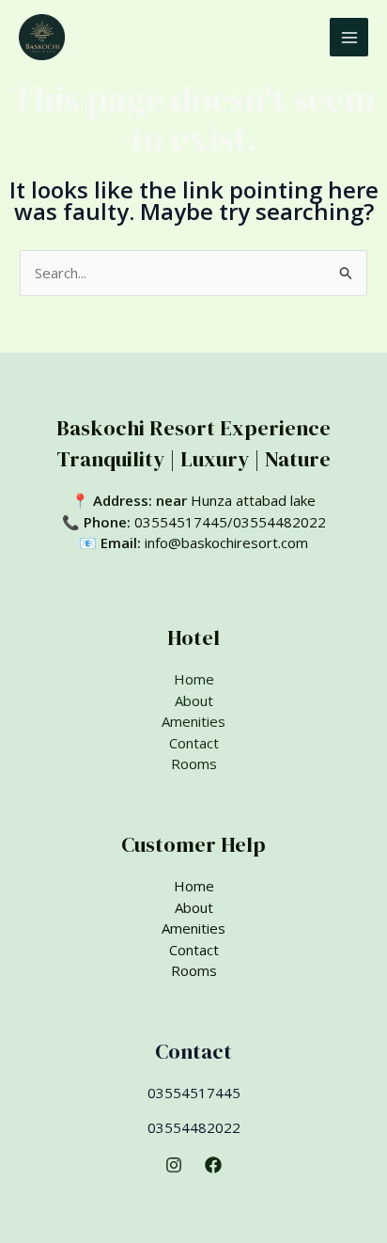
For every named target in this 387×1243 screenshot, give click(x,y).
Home (194, 678)
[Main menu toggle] (349, 37)
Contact (194, 742)
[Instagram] (173, 1164)
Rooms (194, 763)
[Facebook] (213, 1164)
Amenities (193, 721)
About (194, 700)
